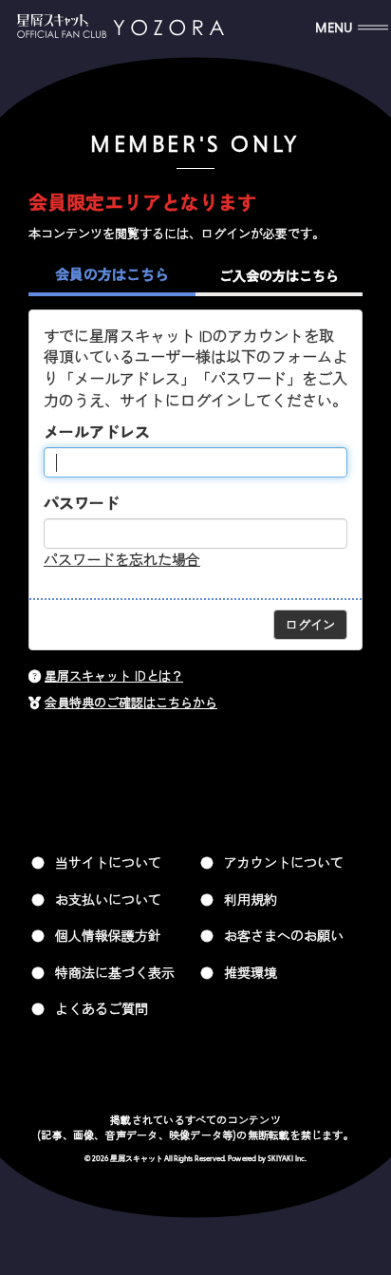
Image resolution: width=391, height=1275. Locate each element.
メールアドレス (97, 431)
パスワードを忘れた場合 (122, 559)
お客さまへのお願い (284, 935)
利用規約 (250, 899)
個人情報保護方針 (108, 935)
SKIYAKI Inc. (287, 1159)
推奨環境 (250, 972)
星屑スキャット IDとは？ (114, 675)
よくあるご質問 (101, 1008)
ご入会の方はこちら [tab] (279, 275)
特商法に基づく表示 (115, 972)
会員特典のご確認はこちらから (131, 702)
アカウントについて (284, 862)
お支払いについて (108, 899)
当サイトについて (108, 862)
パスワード (82, 503)
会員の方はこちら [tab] (112, 274)
